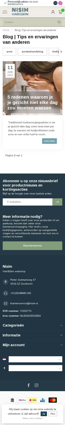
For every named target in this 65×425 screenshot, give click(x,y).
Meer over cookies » (33, 418)
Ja (44, 413)
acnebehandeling (32, 51)
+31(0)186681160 (20, 293)
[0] (60, 11)
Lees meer (49, 141)
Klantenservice (32, 245)
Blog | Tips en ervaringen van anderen (35, 30)
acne (9, 51)
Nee (53, 413)
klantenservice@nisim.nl (24, 303)
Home (6, 30)
